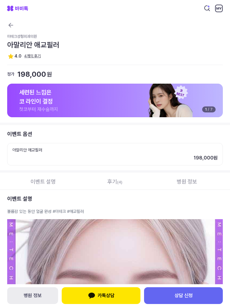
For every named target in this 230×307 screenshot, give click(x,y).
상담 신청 (184, 295)
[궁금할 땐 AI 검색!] (207, 8)
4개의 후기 (32, 56)
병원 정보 (33, 295)
